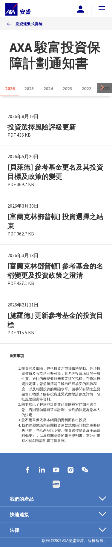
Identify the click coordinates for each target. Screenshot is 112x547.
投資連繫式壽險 (29, 24)
